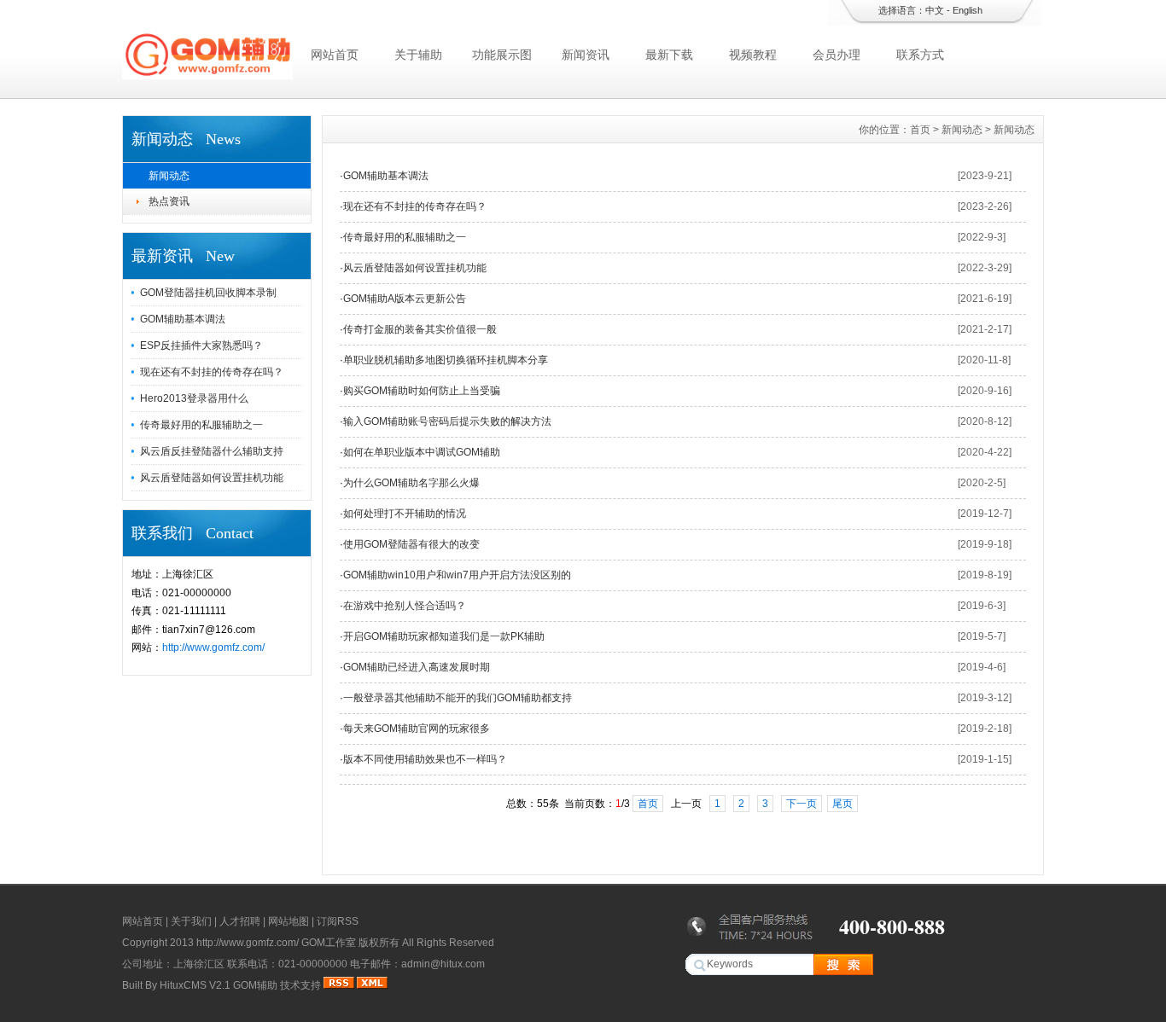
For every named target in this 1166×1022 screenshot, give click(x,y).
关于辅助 (418, 54)
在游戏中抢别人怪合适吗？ (404, 606)
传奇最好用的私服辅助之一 (201, 425)
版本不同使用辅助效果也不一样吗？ (425, 759)
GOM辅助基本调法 (182, 319)
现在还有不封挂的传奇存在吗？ (211, 372)
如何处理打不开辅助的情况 (404, 514)
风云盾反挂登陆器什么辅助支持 (211, 451)
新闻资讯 (585, 54)
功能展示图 (502, 54)
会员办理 (836, 54)
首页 (920, 130)
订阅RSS (338, 921)
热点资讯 (169, 201)
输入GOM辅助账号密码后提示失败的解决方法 (447, 421)
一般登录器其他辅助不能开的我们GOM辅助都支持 (457, 698)
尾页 (842, 804)
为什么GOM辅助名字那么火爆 (411, 483)
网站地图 (288, 921)
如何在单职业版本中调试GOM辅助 (421, 452)
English (967, 10)
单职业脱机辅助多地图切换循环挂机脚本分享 (445, 360)
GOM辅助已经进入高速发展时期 (416, 667)
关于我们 (191, 921)
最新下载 (669, 54)
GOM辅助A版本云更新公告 (404, 299)
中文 (934, 10)
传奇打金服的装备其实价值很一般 (420, 329)
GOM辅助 (255, 985)
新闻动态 (169, 176)
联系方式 (920, 54)
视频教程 (753, 54)
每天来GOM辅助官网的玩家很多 (416, 729)
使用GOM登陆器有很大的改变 (411, 544)
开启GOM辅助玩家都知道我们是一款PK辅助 (444, 636)
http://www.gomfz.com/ (213, 647)
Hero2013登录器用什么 (194, 398)
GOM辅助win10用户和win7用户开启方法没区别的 (457, 575)
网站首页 (335, 54)
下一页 (801, 804)
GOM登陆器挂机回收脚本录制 (208, 293)
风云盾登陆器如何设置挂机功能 (211, 478)
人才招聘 (239, 921)
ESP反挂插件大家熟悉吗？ (201, 345)
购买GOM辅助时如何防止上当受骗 (421, 391)
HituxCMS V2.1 (195, 985)
